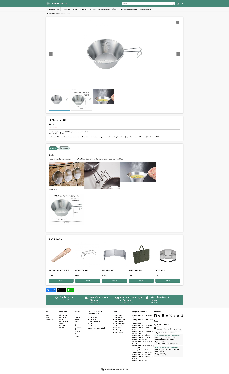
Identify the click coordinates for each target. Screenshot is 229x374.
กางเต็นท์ (77, 332)
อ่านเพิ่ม (61, 281)
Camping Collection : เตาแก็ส (140, 348)
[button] (178, 54)
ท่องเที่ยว (77, 334)
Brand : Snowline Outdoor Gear (118, 327)
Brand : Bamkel (92, 317)
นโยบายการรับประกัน (63, 318)
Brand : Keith (92, 320)
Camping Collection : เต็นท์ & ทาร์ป (142, 350)
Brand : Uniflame (56, 13)
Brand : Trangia (117, 330)
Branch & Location (62, 326)
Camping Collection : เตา (139, 340)
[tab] (53, 148)
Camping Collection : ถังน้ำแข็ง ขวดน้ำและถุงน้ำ (96, 329)
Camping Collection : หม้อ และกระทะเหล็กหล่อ (142, 320)
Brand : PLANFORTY (119, 324)
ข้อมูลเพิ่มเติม (64, 148)
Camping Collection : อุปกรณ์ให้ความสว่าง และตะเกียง (142, 332)
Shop (47, 315)
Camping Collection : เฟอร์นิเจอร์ (141, 354)
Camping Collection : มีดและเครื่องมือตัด (142, 316)
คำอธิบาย (53, 148)
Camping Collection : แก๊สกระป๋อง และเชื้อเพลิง (143, 357)
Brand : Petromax (118, 322)
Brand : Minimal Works (119, 320)
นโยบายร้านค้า (63, 315)
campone (77, 336)
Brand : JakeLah (118, 317)
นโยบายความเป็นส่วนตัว (64, 322)
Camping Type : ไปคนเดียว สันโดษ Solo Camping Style (135, 137)
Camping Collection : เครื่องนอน (141, 337)
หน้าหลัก (49, 13)
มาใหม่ (47, 317)
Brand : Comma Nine (94, 322)
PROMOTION (49, 320)
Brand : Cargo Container (95, 324)
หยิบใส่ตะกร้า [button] (114, 281)
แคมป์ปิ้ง (77, 322)
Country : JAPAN (154, 137)
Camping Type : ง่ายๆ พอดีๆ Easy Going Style (107, 137)
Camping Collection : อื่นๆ (139, 323)
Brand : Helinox (117, 315)
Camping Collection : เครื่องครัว (141, 335)
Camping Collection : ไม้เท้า (140, 360)
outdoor (77, 320)
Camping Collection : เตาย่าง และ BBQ (143, 346)
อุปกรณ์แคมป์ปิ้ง (78, 325)
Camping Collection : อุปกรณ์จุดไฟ (142, 325)
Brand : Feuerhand (93, 326)
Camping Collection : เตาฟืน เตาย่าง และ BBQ (142, 343)
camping (77, 317)
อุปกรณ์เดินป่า (78, 329)
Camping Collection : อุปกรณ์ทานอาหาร (84, 137)
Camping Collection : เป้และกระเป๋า (142, 352)
